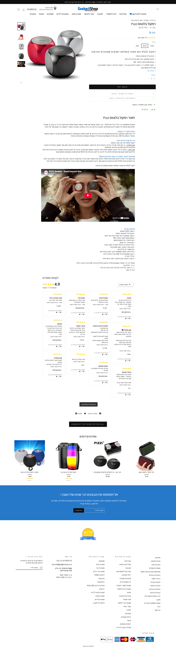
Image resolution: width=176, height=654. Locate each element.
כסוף (137, 46)
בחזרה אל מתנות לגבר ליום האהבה (86, 424)
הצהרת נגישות (155, 586)
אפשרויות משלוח (154, 568)
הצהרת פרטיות (155, 593)
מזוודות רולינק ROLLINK (95, 585)
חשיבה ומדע (100, 564)
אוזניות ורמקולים (125, 578)
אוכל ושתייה (127, 599)
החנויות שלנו (155, 565)
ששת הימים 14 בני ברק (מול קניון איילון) (46, 8)
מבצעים (33, 14)
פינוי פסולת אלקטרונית (152, 596)
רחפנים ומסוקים (125, 624)
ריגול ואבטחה (126, 575)
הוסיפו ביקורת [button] (123, 284)
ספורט (128, 610)
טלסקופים (100, 582)
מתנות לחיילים (99, 599)
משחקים (50, 14)
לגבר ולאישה (89, 14)
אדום (144, 46)
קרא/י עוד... (150, 71)
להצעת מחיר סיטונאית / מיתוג (122, 98)
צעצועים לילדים (63, 14)
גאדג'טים (122, 14)
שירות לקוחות (155, 561)
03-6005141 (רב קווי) (64, 560)
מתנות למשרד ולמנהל (123, 585)
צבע (154, 42)
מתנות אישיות (100, 596)
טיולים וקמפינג (126, 617)
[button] (57, 312)
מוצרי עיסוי (127, 606)
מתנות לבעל (100, 568)
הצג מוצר (29, 458)
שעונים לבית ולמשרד (124, 589)
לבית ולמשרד (111, 14)
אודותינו (157, 558)
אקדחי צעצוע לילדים (124, 627)
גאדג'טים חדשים (125, 564)
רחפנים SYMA (99, 575)
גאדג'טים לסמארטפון (123, 571)
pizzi (145, 109)
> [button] (88, 404)
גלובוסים (101, 578)
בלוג (158, 606)
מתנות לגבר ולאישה (124, 603)
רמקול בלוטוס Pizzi (52, 302)
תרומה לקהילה (155, 582)
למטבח (100, 14)
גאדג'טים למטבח (125, 596)
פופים (129, 592)
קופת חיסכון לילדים (97, 592)
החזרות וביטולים (154, 575)
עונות (129, 620)
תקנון (158, 600)
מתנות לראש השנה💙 (138, 14)
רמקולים (146, 20)
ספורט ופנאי (76, 14)
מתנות (41, 14)
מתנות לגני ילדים (98, 571)
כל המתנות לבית (125, 582)
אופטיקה (128, 613)
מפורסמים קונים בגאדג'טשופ (150, 572)
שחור (152, 46)
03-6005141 (31, 9)
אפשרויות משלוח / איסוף (122, 94)
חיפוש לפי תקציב (98, 603)
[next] (164, 462)
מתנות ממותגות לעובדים (152, 603)
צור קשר (157, 610)
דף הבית (153, 20)
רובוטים (101, 589)
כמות (154, 75)
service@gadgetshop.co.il (62, 564)
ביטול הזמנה (156, 578)
